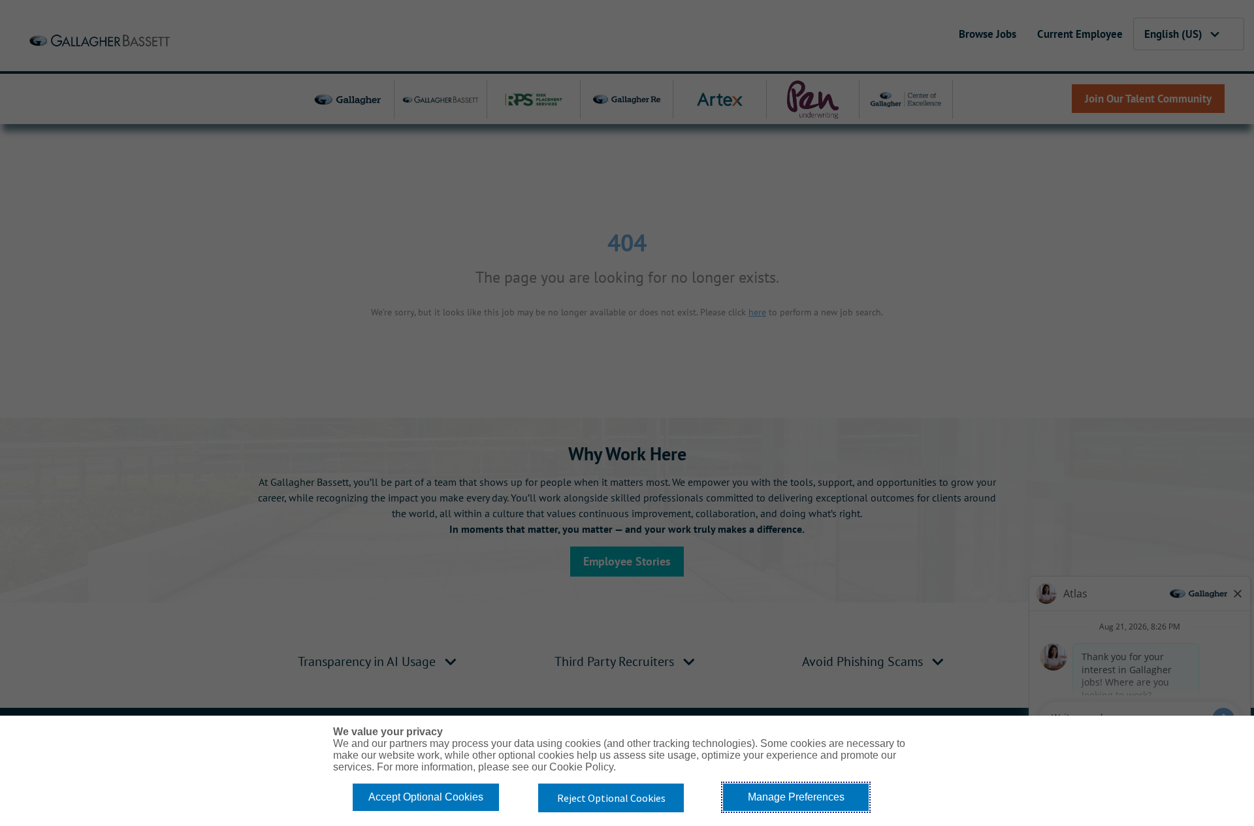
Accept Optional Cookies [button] (425, 796)
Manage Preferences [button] (796, 796)
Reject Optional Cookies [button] (611, 797)
